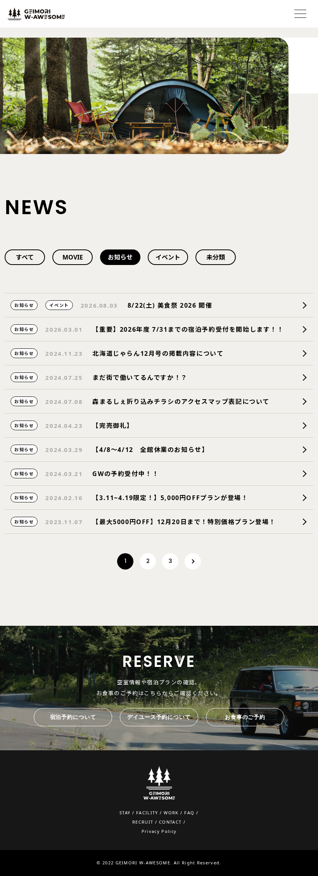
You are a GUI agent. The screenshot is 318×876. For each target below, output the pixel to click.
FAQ (189, 812)
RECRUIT (142, 822)
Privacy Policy (159, 831)
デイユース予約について (158, 717)
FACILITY (147, 812)
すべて (25, 257)
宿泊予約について (73, 717)
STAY (124, 812)
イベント (168, 257)
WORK (171, 812)
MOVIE (72, 257)
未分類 (215, 257)
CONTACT (170, 822)
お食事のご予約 (245, 717)
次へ (193, 561)
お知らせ (120, 257)
